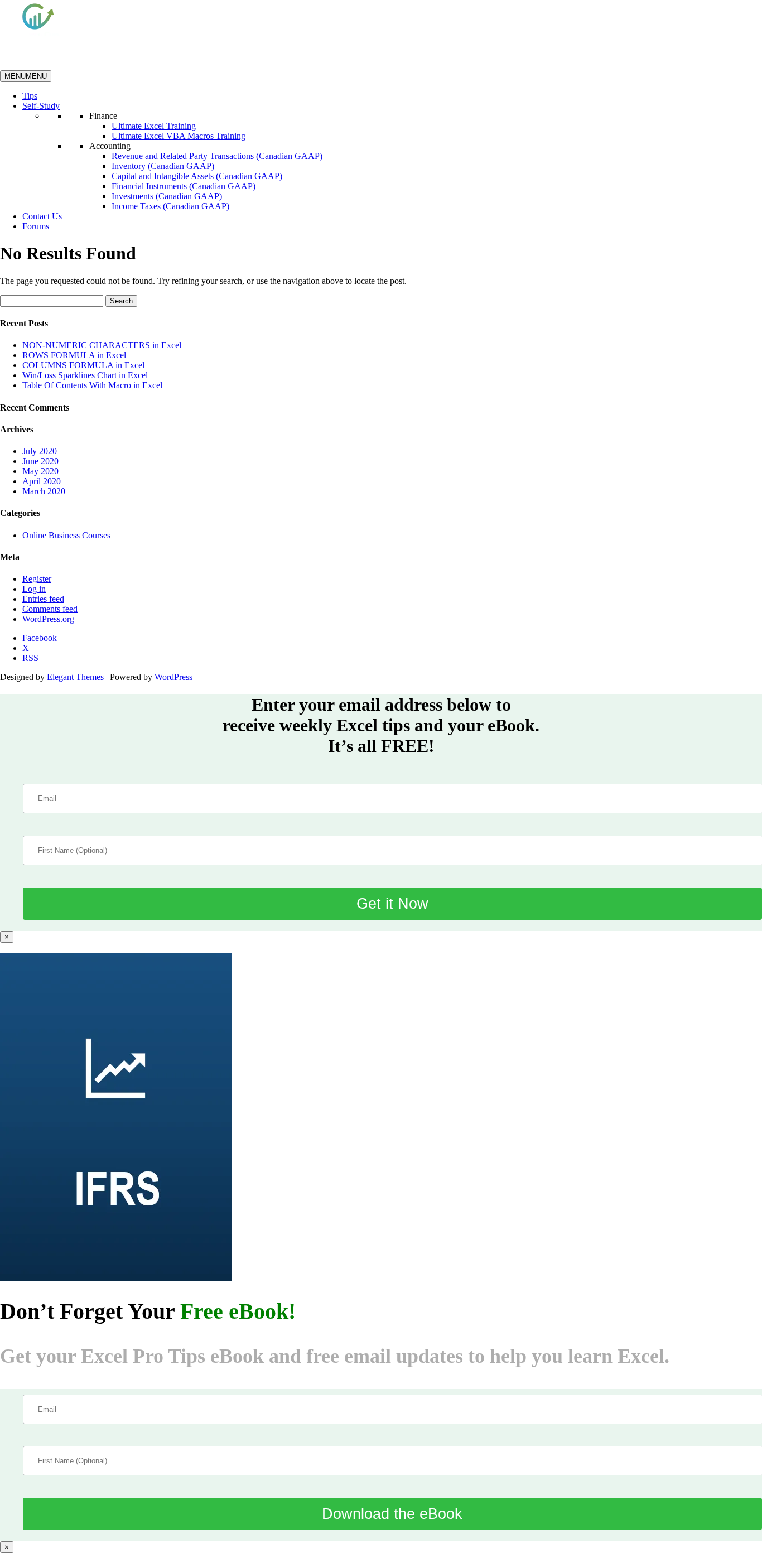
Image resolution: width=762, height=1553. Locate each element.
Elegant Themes (75, 677)
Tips (29, 95)
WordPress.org (48, 619)
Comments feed (50, 609)
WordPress (173, 677)
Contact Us (42, 216)
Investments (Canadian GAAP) (167, 196)
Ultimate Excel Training (154, 126)
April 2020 (41, 481)
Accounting (110, 146)
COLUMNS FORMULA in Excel (83, 365)
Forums (35, 226)
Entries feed (43, 599)
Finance (103, 115)
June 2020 (40, 461)
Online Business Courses (66, 535)
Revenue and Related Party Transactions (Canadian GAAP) (217, 156)
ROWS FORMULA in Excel (74, 355)
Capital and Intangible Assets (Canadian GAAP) (197, 176)
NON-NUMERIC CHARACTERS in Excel (101, 345)
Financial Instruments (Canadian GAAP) (183, 186)
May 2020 (40, 471)
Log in (34, 589)
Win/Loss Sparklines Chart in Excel (85, 375)
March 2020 (43, 491)
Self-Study (41, 105)
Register (36, 578)
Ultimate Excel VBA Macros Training (178, 136)
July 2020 (39, 451)
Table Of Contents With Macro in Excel (92, 385)
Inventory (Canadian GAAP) (163, 166)
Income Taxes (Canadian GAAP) (170, 206)
